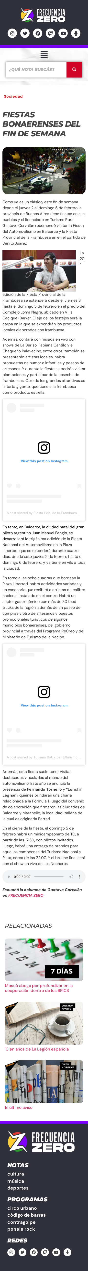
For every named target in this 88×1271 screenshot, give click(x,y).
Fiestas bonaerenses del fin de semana (41, 124)
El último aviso (19, 1107)
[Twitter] (25, 33)
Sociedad (13, 96)
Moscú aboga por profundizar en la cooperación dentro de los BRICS (39, 988)
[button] (44, 55)
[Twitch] (50, 33)
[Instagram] (12, 33)
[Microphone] (75, 33)
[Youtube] (63, 33)
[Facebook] (37, 33)
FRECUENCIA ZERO (26, 895)
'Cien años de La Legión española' (37, 1049)
